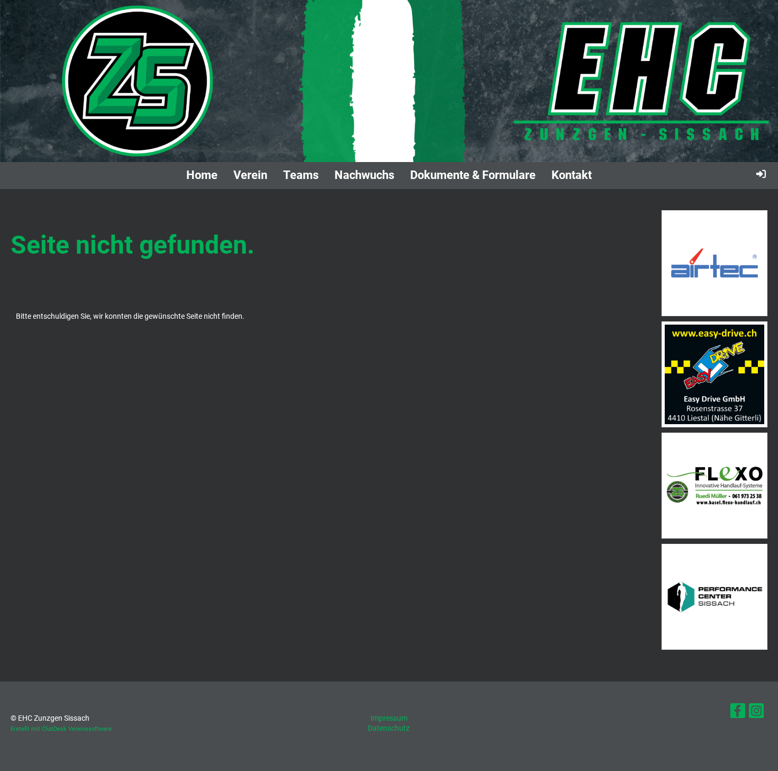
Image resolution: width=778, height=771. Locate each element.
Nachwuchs (364, 175)
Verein (250, 175)
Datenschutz (389, 728)
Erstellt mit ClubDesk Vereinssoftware (61, 728)
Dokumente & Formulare (473, 175)
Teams (301, 175)
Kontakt (571, 175)
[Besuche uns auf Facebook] (737, 713)
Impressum (389, 718)
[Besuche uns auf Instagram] (756, 713)
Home (202, 175)
